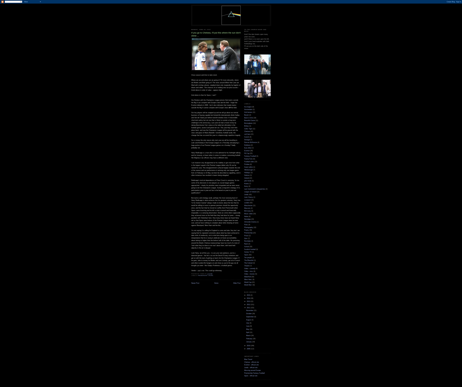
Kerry (246, 186)
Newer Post (195, 283)
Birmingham (248, 123)
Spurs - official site (250, 376)
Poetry (246, 230)
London (246, 203)
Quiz (245, 238)
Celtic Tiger (248, 129)
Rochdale (247, 241)
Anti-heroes (248, 112)
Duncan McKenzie (250, 142)
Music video (248, 214)
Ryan (246, 244)
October (249, 313)
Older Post (237, 283)
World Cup (247, 282)
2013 (249, 301)
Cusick (246, 137)
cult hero (247, 134)
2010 (249, 346)
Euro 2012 (247, 148)
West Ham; (248, 279)
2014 (249, 298)
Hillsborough (248, 170)
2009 (249, 349)
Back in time (248, 118)
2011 (249, 308)
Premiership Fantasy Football (254, 373)
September (250, 317)
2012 (249, 304)
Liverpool (247, 200)
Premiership (202, 275)
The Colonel (248, 263)
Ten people (248, 257)
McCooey (247, 211)
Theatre (247, 266)
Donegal (247, 140)
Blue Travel (248, 359)
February (249, 339)
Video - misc (248, 271)
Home (216, 283)
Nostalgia (247, 219)
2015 (249, 295)
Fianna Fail (248, 159)
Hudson (247, 175)
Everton (247, 151)
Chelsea (247, 131)
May (248, 329)
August (249, 320)
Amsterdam (248, 109)
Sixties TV (248, 252)
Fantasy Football (250, 156)
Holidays (247, 172)
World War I (248, 285)
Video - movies (249, 274)
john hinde (247, 181)
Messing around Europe (252, 370)
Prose (246, 236)
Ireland (246, 178)
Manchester (248, 205)
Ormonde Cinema (250, 222)
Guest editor (248, 167)
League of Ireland (250, 192)
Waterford (247, 277)
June (248, 326)
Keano (246, 183)
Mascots (247, 208)
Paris (246, 225)
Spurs (210, 275)
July (248, 323)
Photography (248, 227)
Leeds (246, 194)
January (249, 342)
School (246, 246)
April (248, 332)
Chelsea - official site (251, 362)
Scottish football (250, 249)
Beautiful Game (249, 120)
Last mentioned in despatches (254, 189)
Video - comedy (249, 268)
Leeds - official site (250, 367)
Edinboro (247, 145)
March (248, 335)
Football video (249, 162)
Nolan (246, 216)
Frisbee (246, 164)
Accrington (248, 107)
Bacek (246, 115)
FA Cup (246, 153)
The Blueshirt (248, 260)
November (250, 310)
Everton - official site (251, 365)
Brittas (246, 126)
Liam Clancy (248, 197)
